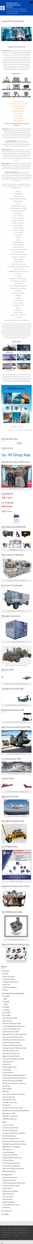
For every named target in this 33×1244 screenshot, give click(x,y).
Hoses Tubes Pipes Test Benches (13, 1168)
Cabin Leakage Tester (9, 1067)
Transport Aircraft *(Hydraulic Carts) (14, 1048)
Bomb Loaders (7, 1021)
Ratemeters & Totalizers (10, 1191)
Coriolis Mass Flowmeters (10, 1205)
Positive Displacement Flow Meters (18, 104)
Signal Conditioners (18, 121)
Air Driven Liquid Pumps (10, 1128)
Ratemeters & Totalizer (18, 111)
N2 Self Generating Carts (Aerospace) (14, 1078)
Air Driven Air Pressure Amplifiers (13, 1133)
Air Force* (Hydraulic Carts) (11, 1029)
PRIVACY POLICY (6, 1234)
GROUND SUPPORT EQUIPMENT (13, 993)
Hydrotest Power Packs (10, 1155)
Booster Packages (8, 1152)
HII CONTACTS (7, 1211)
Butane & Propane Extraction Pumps (14, 1144)
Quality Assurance (8, 976)
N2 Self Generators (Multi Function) (13, 1075)
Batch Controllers (18, 113)
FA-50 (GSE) (6, 1012)
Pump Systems (7, 1149)
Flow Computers (18, 116)
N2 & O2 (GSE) (6, 1089)
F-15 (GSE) (5, 1002)
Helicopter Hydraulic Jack (10, 1051)
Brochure (5, 990)
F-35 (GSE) (5, 1010)
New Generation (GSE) (9, 1018)
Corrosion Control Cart (9, 1102)
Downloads (6, 1207)
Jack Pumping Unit (8, 1097)
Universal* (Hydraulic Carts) (11, 1023)
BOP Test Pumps (8, 1160)
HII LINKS (5, 1214)
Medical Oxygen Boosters (10, 1138)
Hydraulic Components (10, 1116)
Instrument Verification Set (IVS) (13, 1059)
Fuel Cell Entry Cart (9, 1100)
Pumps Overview (8, 1125)
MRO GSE (5, 1091)
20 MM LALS (6, 1064)
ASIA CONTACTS (6, 1232)
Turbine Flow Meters (18, 101)
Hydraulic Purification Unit (11, 1053)
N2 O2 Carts (6, 1086)
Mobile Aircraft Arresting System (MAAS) (15, 1110)
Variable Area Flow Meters (18, 106)
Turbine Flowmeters (9, 1180)
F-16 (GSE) (5, 996)
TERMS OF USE (22, 1232)
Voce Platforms (14, 1236)
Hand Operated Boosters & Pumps (13, 1141)
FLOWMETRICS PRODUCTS (19, 1230)
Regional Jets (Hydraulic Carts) (12, 1045)
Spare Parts (6, 984)
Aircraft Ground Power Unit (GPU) (13, 1094)
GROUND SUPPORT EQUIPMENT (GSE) (18, 1228)
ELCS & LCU (6, 1105)
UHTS (5, 999)
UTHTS (5, 1004)
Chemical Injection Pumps (11, 1163)
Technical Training (8, 979)
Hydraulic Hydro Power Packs (12, 1158)
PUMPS (4, 1122)
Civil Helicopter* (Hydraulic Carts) (13, 1040)
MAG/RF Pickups (18, 108)
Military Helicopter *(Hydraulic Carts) (14, 1034)
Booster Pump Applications (11, 1166)
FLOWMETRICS (7, 1175)
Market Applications (9, 1171)
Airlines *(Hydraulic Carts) (11, 1042)
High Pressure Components (11, 1147)
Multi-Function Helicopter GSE (12, 1037)
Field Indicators (18, 118)
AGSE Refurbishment (9, 987)
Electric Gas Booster (9, 1136)
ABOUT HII (5, 971)
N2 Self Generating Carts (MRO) (12, 1081)
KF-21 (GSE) (6, 1015)
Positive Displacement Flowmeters (13, 1183)
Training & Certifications (10, 982)
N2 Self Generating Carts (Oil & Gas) (13, 1083)
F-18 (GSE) (5, 1007)
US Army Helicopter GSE (10, 1032)
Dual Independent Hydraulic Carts (13, 1026)
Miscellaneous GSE (8, 1113)
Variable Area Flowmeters (11, 1186)
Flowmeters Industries (9, 1177)
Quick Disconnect (8, 1061)
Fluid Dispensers (7, 1072)
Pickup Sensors (7, 1188)
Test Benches (6, 1070)
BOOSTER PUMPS (6, 1230)
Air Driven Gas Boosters (10, 1130)
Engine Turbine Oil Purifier (11, 1056)
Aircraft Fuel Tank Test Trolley (12, 1108)
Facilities (5, 974)
